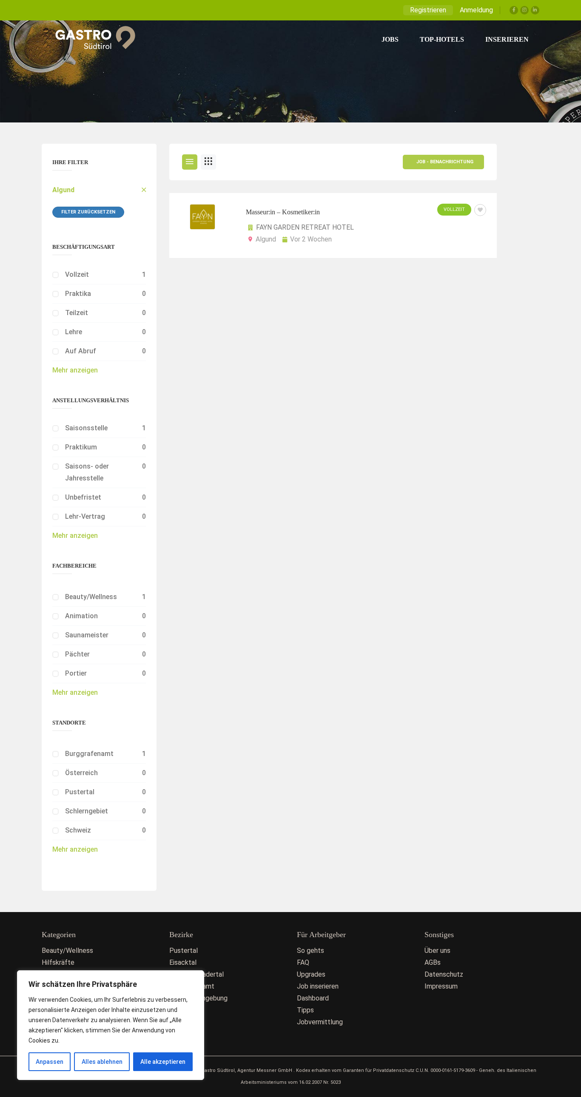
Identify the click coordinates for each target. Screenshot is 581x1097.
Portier (76, 673)
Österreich (81, 773)
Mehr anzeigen (75, 370)
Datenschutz (443, 974)
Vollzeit (77, 274)
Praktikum (81, 447)
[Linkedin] (535, 10)
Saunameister (86, 635)
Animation (81, 616)
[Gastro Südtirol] (91, 39)
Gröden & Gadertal (196, 974)
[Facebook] (514, 10)
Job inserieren (318, 986)
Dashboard (313, 998)
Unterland (183, 1010)
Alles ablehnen (102, 1061)
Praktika (78, 294)
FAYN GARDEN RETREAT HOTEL (305, 227)
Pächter (77, 654)
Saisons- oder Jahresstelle (87, 472)
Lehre (73, 332)
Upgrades (311, 974)
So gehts (310, 950)
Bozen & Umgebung (198, 998)
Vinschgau (184, 1022)
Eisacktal (183, 962)
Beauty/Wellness (91, 597)
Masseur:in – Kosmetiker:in (283, 212)
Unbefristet (83, 497)
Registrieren (428, 10)
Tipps (305, 1010)
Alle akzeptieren (162, 1061)
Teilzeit (76, 313)
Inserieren (507, 39)
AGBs (432, 962)
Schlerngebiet (86, 811)
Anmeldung (476, 10)
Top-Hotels (442, 39)
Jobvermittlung (320, 1022)
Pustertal (79, 792)
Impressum (441, 986)
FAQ (303, 962)
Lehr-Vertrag (85, 516)
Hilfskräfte (58, 962)
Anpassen (49, 1061)
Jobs (390, 39)
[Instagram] (524, 10)
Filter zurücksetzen (88, 212)
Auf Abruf (80, 351)
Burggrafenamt (89, 754)
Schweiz (78, 830)
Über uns (437, 950)
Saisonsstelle (86, 428)
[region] (110, 1025)
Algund (63, 190)
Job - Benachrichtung (444, 162)
